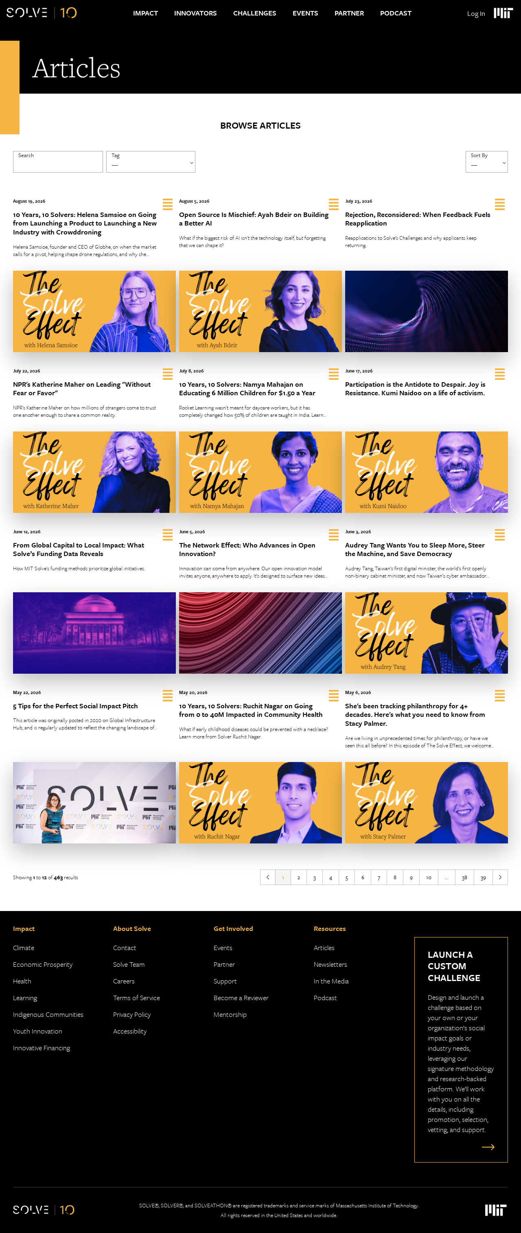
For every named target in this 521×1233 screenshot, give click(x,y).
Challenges (254, 13)
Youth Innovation (37, 1031)
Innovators (195, 13)
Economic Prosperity (42, 964)
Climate (23, 947)
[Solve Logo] (42, 13)
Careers (124, 981)
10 (428, 877)
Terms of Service (136, 997)
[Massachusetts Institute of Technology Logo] (503, 13)
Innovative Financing (41, 1047)
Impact (145, 13)
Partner (349, 13)
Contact (124, 947)
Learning (25, 997)
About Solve (132, 928)
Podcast (396, 13)
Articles (324, 947)
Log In (476, 13)
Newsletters (330, 964)
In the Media (331, 981)
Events (305, 13)
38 (464, 877)
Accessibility (130, 1031)
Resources (330, 928)
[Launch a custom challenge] (486, 1147)
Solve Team (129, 964)
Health (22, 981)
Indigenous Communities (48, 1014)
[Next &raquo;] (500, 877)
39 (483, 877)
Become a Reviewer (241, 997)
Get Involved (233, 928)
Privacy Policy (132, 1014)
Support (225, 981)
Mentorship (230, 1014)
